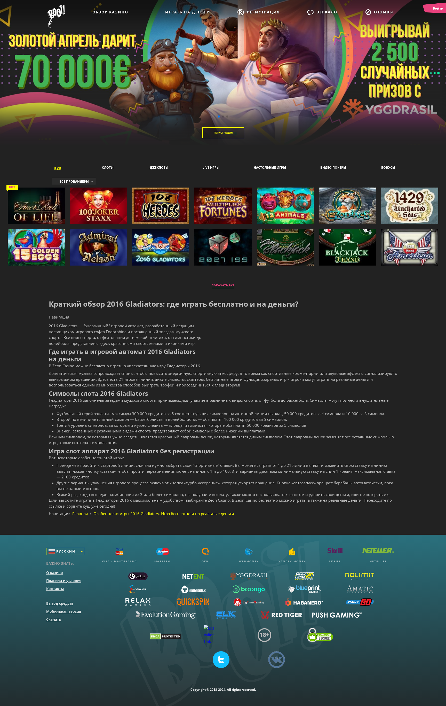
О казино (54, 572)
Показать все (223, 285)
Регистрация (263, 12)
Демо (36, 220)
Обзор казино (110, 12)
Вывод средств (59, 603)
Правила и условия (63, 580)
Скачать (53, 619)
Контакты (55, 588)
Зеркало (327, 12)
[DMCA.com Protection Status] (165, 637)
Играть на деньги (187, 12)
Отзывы (383, 12)
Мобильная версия (63, 611)
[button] (219, 116)
